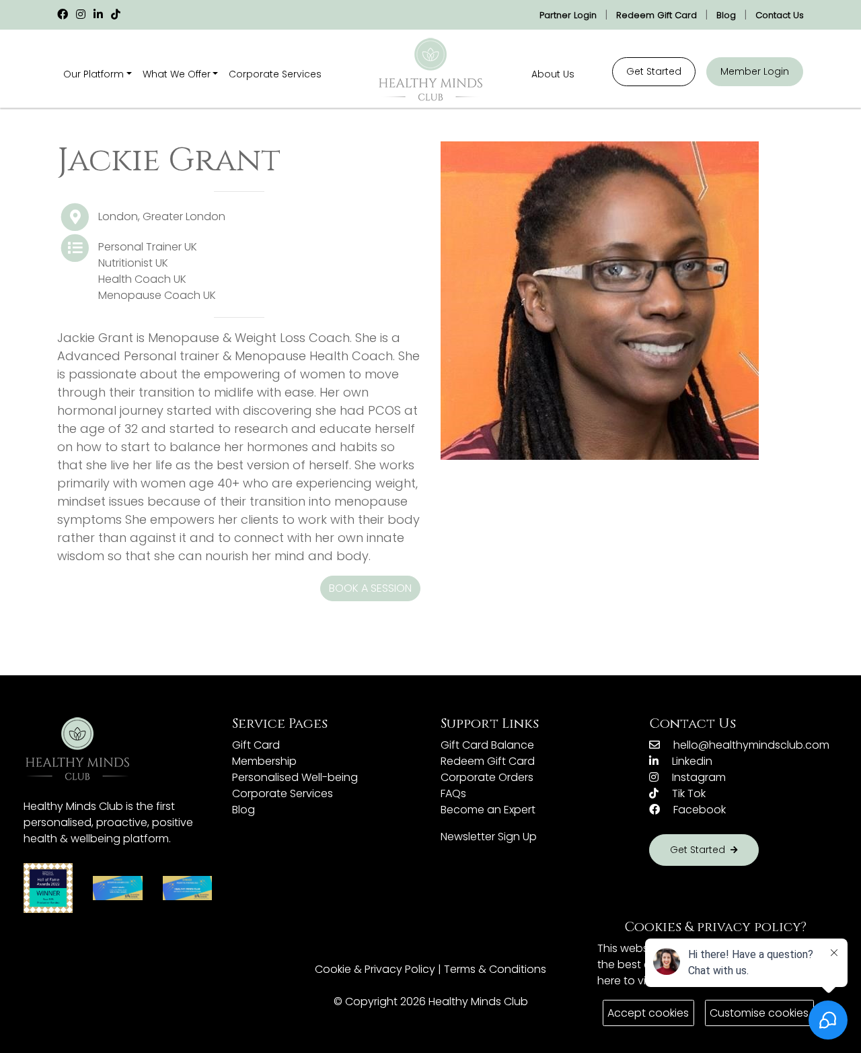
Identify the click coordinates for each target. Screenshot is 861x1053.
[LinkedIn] (98, 15)
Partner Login (568, 15)
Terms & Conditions (495, 969)
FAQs (453, 793)
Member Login (754, 71)
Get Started (653, 71)
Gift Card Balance (487, 745)
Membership (264, 761)
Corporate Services (275, 74)
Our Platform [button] (93, 74)
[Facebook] (62, 15)
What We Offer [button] (177, 74)
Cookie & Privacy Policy (375, 969)
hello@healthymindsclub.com (750, 745)
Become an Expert (488, 809)
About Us (552, 74)
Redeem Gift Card (656, 15)
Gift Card (256, 745)
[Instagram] (80, 15)
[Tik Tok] (115, 15)
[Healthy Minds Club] (430, 70)
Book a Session (370, 588)
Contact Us (779, 15)
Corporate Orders (487, 777)
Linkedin (690, 761)
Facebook (698, 809)
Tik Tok (687, 793)
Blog (726, 15)
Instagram (697, 777)
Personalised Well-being (295, 777)
